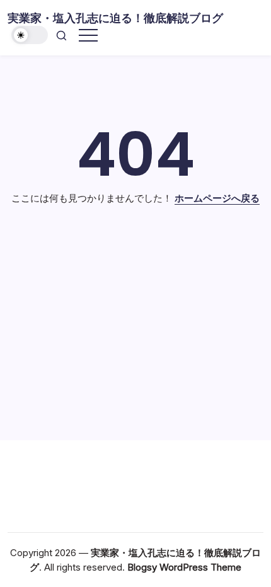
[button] (29, 35)
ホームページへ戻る (217, 198)
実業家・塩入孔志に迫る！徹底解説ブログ (115, 18)
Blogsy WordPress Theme (184, 567)
